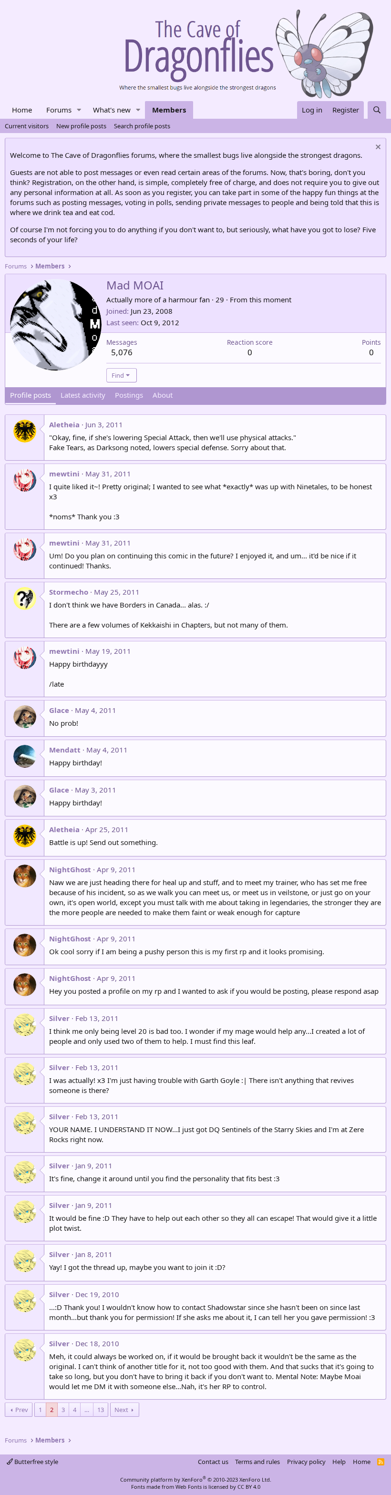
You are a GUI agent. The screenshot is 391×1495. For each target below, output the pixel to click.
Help (339, 1461)
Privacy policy (306, 1461)
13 (100, 1409)
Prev (21, 1409)
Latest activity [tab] (83, 395)
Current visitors (27, 126)
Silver (59, 1018)
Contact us (213, 1461)
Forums (59, 109)
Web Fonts (188, 1486)
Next (121, 1409)
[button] (79, 110)
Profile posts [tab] (30, 395)
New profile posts (81, 126)
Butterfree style (35, 1461)
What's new (112, 109)
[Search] (377, 110)
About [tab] (163, 395)
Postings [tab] (129, 395)
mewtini (64, 473)
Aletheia (64, 424)
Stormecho (68, 592)
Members (169, 109)
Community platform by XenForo (195, 1479)
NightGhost (70, 869)
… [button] (86, 1409)
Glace (59, 710)
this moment (270, 299)
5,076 (122, 352)
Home (22, 109)
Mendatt (65, 749)
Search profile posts (142, 126)
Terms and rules (257, 1461)
